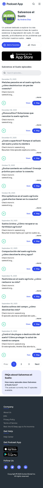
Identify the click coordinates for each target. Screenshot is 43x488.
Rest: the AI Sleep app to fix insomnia (19, 426)
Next (37, 364)
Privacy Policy (9, 419)
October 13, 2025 (8, 165)
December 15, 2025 (9, 79)
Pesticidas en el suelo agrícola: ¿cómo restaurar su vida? (21, 280)
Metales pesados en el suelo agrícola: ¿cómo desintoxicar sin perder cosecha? (21, 85)
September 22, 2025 (9, 248)
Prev (6, 364)
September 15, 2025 (9, 276)
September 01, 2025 (9, 331)
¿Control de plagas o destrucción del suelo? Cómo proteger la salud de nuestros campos (21, 337)
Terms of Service (10, 423)
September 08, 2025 (9, 303)
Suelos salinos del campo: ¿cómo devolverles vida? (19, 308)
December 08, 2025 (9, 110)
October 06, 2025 (8, 193)
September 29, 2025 (9, 221)
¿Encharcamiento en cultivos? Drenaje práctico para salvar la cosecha (21, 170)
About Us (7, 412)
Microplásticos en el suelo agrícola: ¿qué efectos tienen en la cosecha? (20, 197)
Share (33, 45)
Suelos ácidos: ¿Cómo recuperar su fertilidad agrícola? (20, 225)
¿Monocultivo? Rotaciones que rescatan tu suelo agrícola (18, 114)
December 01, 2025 (9, 138)
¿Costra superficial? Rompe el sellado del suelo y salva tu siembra (21, 142)
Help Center (8, 437)
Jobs (5, 416)
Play (37, 103)
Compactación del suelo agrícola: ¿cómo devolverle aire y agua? (19, 253)
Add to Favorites (13, 45)
